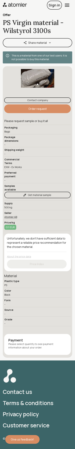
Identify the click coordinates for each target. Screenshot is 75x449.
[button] (37, 84)
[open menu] (67, 5)
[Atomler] (15, 5)
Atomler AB (10, 217)
